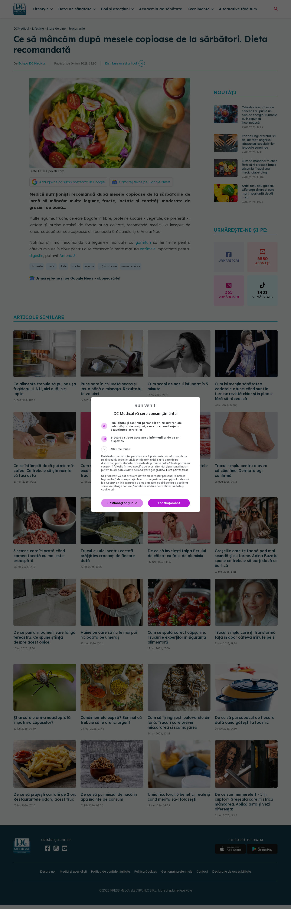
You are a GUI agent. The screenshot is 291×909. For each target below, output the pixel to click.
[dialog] (145, 454)
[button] (145, 449)
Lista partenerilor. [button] (177, 470)
